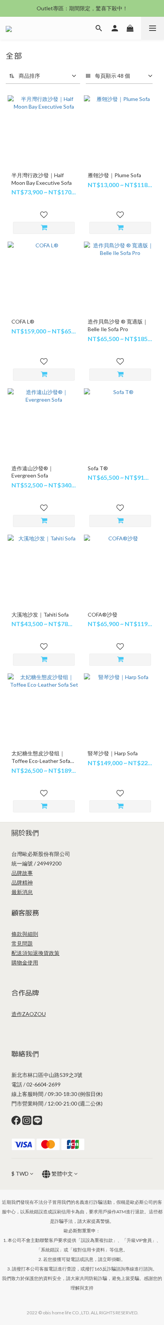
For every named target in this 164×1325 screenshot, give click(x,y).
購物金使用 (24, 962)
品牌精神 (22, 882)
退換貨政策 (46, 953)
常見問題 (22, 943)
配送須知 (22, 953)
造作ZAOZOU (28, 1014)
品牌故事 (22, 873)
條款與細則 (24, 934)
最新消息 (22, 892)
